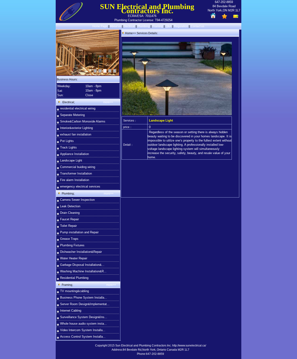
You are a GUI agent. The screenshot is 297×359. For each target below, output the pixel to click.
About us (115, 26)
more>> (108, 102)
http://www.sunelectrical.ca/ (189, 345)
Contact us (197, 26)
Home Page (99, 26)
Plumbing (144, 26)
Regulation (181, 26)
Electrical (129, 26)
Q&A (168, 26)
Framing (157, 26)
